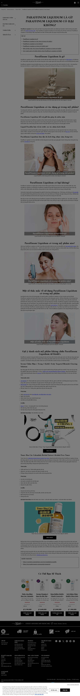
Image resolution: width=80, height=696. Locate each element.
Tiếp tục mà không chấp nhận (73, 684)
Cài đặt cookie (54, 690)
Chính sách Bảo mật (39, 694)
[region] (40, 689)
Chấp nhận (65, 690)
